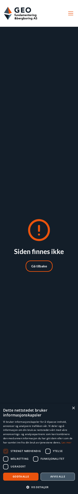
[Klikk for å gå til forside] (20, 13)
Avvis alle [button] (57, 476)
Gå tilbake (39, 266)
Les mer (66, 442)
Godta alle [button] (21, 476)
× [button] (73, 408)
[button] (70, 13)
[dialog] (39, 449)
